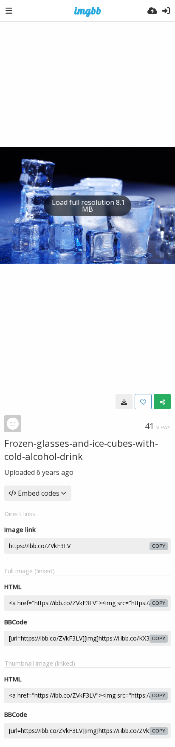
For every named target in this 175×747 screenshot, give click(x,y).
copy (158, 546)
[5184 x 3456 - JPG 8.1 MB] (124, 401)
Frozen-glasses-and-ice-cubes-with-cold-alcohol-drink (81, 450)
